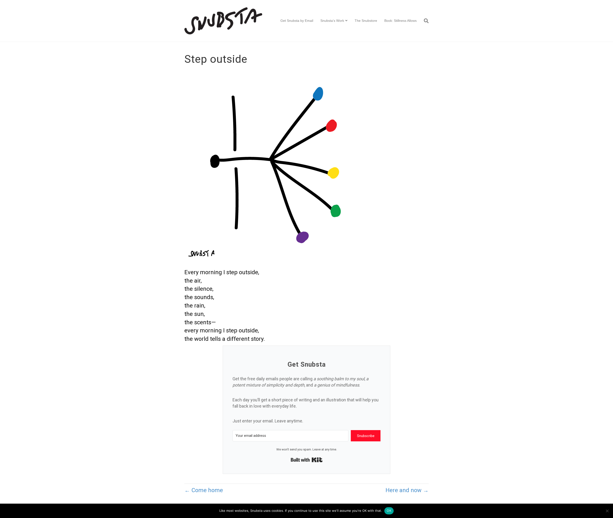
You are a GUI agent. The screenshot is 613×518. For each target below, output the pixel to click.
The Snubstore (366, 21)
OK (389, 510)
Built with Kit (307, 459)
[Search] (424, 20)
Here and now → (407, 490)
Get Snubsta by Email (296, 21)
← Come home (203, 490)
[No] (607, 510)
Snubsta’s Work (332, 21)
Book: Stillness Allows (400, 21)
